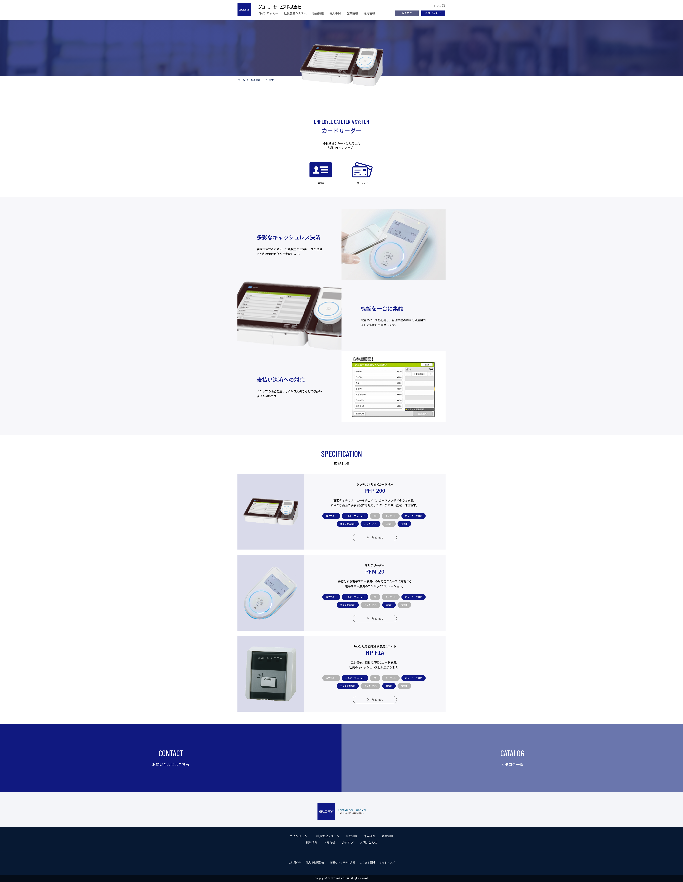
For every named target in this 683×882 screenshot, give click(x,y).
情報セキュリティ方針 (342, 862)
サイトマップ (387, 862)
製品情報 (318, 13)
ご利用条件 (294, 862)
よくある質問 (367, 862)
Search (437, 5)
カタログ (406, 13)
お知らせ (329, 842)
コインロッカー (268, 13)
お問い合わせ (433, 13)
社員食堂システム (295, 13)
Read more (377, 537)
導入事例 (335, 13)
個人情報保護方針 (316, 862)
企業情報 (352, 13)
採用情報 (369, 13)
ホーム (241, 80)
